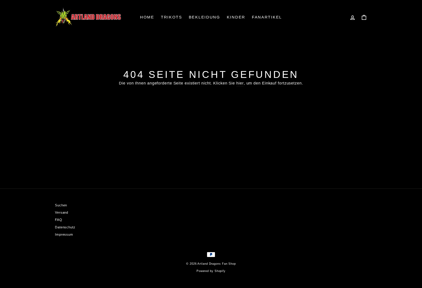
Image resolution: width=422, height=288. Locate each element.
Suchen (61, 205)
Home (147, 17)
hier (240, 83)
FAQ (58, 220)
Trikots (171, 17)
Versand (61, 212)
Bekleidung (204, 17)
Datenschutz (65, 227)
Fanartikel (267, 17)
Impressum (64, 234)
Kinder (236, 17)
